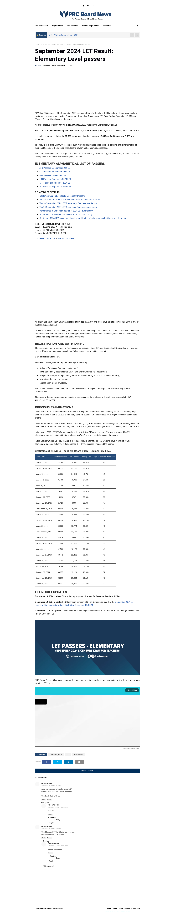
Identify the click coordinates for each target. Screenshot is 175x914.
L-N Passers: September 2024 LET (55, 179)
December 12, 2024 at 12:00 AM (58, 807)
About (114, 908)
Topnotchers (57, 25)
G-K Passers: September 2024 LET (55, 175)
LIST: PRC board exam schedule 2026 (63, 35)
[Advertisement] (87, 90)
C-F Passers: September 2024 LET (55, 172)
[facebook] (83, 6)
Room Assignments (90, 25)
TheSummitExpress (66, 238)
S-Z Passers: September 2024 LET (55, 186)
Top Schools (72, 25)
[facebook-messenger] (88, 6)
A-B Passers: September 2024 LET (55, 168)
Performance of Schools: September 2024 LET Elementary (66, 211)
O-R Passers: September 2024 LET (55, 183)
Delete (49, 799)
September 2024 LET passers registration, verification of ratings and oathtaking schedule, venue (82, 218)
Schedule (107, 25)
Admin (38, 66)
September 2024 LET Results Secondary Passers (62, 196)
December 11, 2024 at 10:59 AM (51, 785)
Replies (46, 803)
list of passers (45, 44)
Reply (43, 799)
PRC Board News (56, 908)
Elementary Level (56, 755)
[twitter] (92, 6)
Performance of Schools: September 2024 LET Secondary (65, 214)
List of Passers (41, 25)
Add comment (48, 866)
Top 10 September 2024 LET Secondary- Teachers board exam (68, 207)
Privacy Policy (124, 908)
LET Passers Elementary (45, 238)
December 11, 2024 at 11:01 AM (51, 828)
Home (37, 44)
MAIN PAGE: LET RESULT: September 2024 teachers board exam (69, 200)
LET (68, 755)
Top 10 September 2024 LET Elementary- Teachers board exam (68, 203)
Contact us (135, 908)
